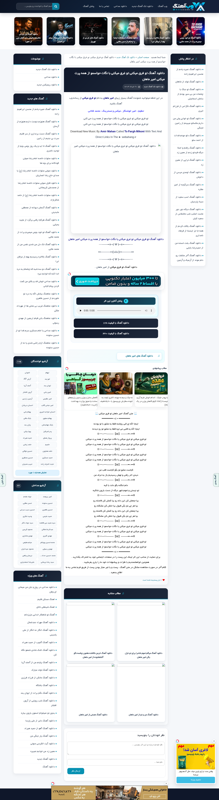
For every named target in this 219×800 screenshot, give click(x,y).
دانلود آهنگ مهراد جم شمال (41, 622)
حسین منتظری (27, 458)
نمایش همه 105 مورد (37, 473)
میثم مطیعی (27, 543)
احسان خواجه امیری (47, 412)
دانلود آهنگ (130, 267)
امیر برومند (47, 497)
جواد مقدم (27, 497)
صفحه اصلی (143, 57)
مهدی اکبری (47, 536)
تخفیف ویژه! (196, 780)
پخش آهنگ (88, 6)
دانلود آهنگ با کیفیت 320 (116, 333)
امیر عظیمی (47, 399)
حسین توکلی (27, 451)
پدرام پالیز (47, 432)
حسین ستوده (47, 503)
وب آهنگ (162, 6)
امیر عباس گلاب (47, 405)
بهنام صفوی (47, 418)
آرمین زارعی (27, 399)
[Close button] (214, 741)
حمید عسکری (47, 458)
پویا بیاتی (27, 432)
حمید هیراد (27, 438)
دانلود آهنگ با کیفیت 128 (116, 323)
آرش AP (27, 379)
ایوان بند (47, 386)
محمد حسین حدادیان (47, 556)
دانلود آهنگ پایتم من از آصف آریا (38, 662)
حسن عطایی (27, 503)
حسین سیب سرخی (27, 510)
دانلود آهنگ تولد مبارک (43, 670)
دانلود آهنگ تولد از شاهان (188, 82)
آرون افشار (27, 392)
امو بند (47, 379)
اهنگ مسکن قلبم (46, 599)
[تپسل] (69, 274)
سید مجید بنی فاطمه (47, 523)
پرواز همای (47, 438)
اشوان (27, 373)
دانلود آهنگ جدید (46, 759)
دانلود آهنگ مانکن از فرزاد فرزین (38, 678)
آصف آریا (27, 386)
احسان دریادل (27, 405)
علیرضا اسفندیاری (27, 562)
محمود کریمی (27, 530)
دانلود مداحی (120, 6)
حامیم (47, 445)
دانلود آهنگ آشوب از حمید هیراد (38, 642)
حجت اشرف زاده (47, 464)
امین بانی (47, 392)
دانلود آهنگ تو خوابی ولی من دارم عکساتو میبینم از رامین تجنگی (188, 123)
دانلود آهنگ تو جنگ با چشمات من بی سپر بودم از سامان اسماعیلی (190, 94)
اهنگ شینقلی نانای (45, 607)
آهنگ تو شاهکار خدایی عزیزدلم (39, 615)
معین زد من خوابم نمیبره (42, 751)
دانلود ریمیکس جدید (47, 85)
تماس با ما (104, 6)
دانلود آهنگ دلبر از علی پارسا (40, 721)
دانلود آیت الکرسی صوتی (42, 744)
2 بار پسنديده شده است (152, 580)
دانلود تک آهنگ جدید (142, 6)
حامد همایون (47, 451)
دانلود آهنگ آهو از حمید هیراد (39, 728)
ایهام (47, 373)
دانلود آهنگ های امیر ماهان (139, 356)
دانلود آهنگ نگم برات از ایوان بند (38, 693)
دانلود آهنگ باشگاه (45, 685)
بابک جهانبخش (47, 425)
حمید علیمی (47, 516)
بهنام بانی (27, 412)
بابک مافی (27, 418)
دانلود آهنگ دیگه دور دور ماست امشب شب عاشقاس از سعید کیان (189, 214)
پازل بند (27, 425)
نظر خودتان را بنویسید (150, 735)
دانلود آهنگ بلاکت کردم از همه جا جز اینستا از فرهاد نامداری (189, 231)
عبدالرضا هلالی (47, 530)
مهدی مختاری (27, 536)
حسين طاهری (47, 510)
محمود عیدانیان (27, 549)
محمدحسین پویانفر (47, 543)
